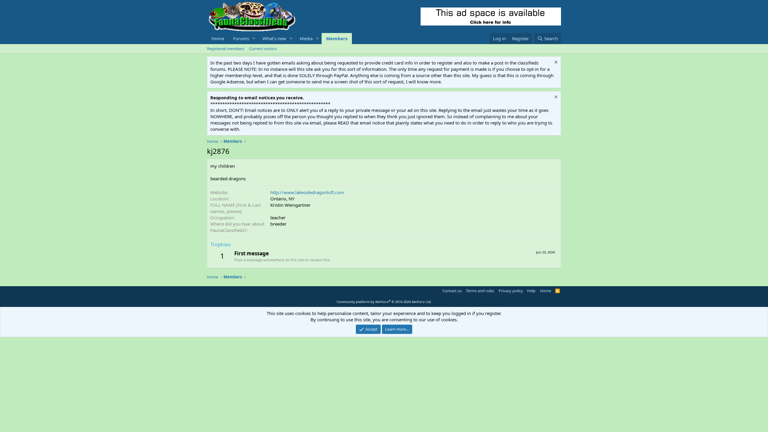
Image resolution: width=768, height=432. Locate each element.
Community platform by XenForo (384, 301)
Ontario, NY (282, 199)
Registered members (225, 48)
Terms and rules (480, 290)
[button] (254, 38)
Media (306, 38)
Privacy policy (511, 290)
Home (218, 38)
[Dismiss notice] (555, 63)
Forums (241, 38)
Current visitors (263, 48)
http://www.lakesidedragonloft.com (307, 192)
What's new (274, 38)
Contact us (452, 290)
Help (531, 290)
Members (336, 38)
